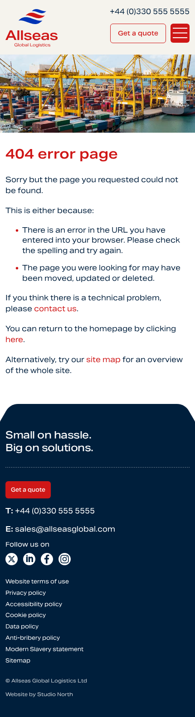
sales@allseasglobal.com (60, 529)
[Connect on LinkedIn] (29, 559)
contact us (55, 309)
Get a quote (138, 33)
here (14, 339)
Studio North (55, 694)
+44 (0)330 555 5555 (50, 511)
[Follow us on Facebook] (47, 559)
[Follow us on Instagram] (64, 559)
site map (103, 359)
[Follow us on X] (11, 559)
